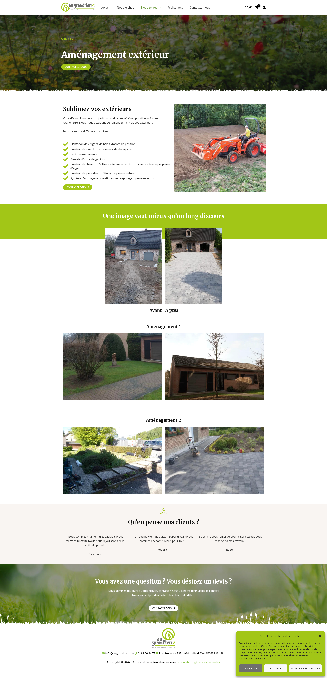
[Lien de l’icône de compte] (264, 7)
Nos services (149, 7)
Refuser (275, 668)
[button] (320, 636)
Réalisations (175, 7)
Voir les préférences (305, 668)
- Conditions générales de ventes (199, 662)
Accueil (105, 7)
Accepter (250, 668)
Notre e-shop (125, 7)
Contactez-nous (200, 7)
